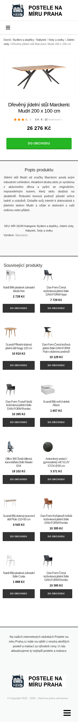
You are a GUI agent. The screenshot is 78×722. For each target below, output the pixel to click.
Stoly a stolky (56, 39)
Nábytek (41, 39)
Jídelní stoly (66, 226)
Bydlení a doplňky (23, 39)
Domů (7, 39)
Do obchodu (39, 143)
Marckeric (21, 235)
